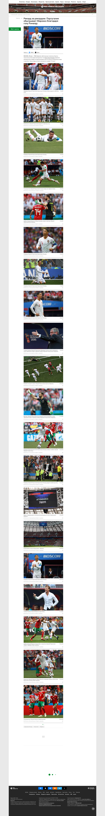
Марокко (42, 726)
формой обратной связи (72, 801)
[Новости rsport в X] (64, 788)
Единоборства (58, 792)
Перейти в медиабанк (39, 49)
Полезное (78, 792)
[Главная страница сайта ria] (48, 7)
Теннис (70, 792)
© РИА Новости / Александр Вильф (29, 49)
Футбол (26, 792)
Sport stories (64, 792)
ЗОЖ (44, 792)
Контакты (67, 794)
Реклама (38, 794)
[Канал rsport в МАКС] (40, 788)
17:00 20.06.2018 (14, 14)
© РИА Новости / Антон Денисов (29, 156)
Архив (74, 794)
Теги (74, 792)
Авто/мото (52, 792)
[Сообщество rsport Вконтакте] (50, 788)
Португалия (36, 726)
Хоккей (47, 792)
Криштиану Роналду (50, 57)
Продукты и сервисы (45, 794)
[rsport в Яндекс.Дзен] (45, 788)
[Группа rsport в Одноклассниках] (55, 788)
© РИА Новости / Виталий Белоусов (30, 190)
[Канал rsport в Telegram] (59, 788)
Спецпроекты (32, 794)
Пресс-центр (54, 794)
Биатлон (40, 792)
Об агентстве (61, 794)
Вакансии (13, 800)
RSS (71, 794)
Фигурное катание (33, 792)
